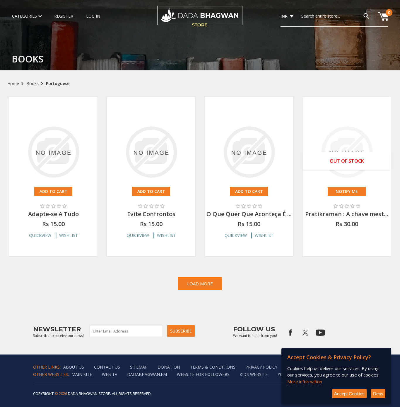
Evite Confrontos (151, 214)
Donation (169, 367)
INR (284, 16)
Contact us (107, 367)
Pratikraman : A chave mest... (346, 214)
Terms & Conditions (212, 367)
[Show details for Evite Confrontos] (151, 152)
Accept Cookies (349, 393)
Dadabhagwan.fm (147, 374)
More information (304, 381)
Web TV (109, 374)
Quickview (40, 235)
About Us (73, 367)
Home (13, 83)
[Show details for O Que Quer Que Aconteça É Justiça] (249, 152)
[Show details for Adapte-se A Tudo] (53, 152)
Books (32, 83)
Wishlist (68, 235)
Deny (378, 393)
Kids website (254, 374)
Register (63, 16)
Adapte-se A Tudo (53, 214)
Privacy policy (261, 367)
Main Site (81, 374)
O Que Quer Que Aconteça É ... (249, 214)
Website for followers (203, 374)
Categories (24, 16)
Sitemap (139, 367)
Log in (93, 16)
